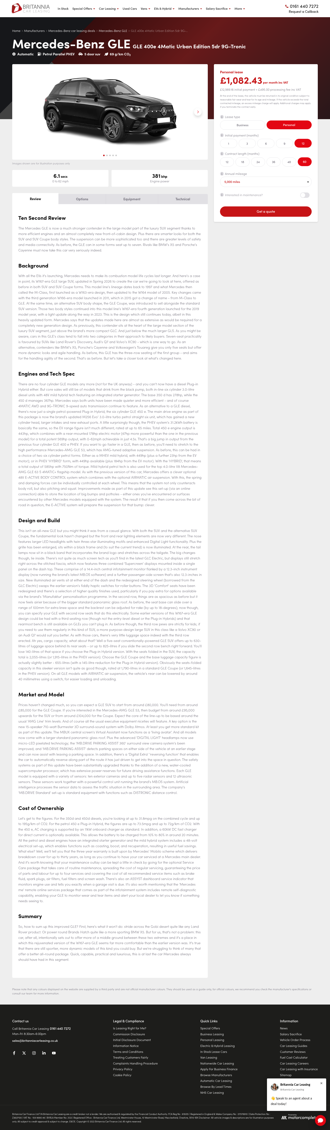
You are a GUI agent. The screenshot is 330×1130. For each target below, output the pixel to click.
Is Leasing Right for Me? (129, 1028)
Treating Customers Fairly (130, 1057)
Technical (183, 198)
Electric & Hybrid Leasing (217, 1046)
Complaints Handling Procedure (135, 1063)
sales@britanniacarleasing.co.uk (35, 1040)
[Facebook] (14, 1054)
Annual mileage (236, 173)
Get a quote (266, 211)
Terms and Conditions (128, 1051)
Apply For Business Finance (219, 1069)
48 (289, 162)
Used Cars (130, 8)
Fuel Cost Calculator (294, 1057)
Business (242, 125)
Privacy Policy (122, 1069)
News (284, 1028)
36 (273, 162)
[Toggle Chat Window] (320, 1120)
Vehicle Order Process (295, 1040)
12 (303, 143)
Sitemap (286, 1075)
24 (258, 162)
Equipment (131, 198)
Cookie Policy (122, 1075)
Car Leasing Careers (294, 1063)
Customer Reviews (293, 1051)
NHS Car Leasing (212, 1092)
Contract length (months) (242, 153)
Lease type (232, 117)
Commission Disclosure (129, 1034)
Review (35, 198)
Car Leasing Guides (293, 1046)
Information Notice (126, 1046)
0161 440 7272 (60, 1028)
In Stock (63, 8)
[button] (104, 155)
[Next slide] (198, 112)
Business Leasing (212, 1034)
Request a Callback (304, 11)
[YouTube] (54, 1054)
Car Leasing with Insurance (299, 1069)
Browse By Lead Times (215, 1086)
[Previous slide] (22, 112)
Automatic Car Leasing (216, 1080)
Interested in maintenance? (244, 194)
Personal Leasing (212, 1040)
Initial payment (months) (242, 135)
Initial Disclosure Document (132, 1040)
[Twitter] (24, 1054)
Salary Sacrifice (291, 1034)
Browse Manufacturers (216, 1075)
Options (82, 198)
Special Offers (210, 1028)
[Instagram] (34, 1054)
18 (242, 162)
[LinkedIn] (44, 1054)
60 (304, 161)
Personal (289, 125)
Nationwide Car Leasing (217, 1063)
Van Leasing (208, 1057)
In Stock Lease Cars (213, 1051)
